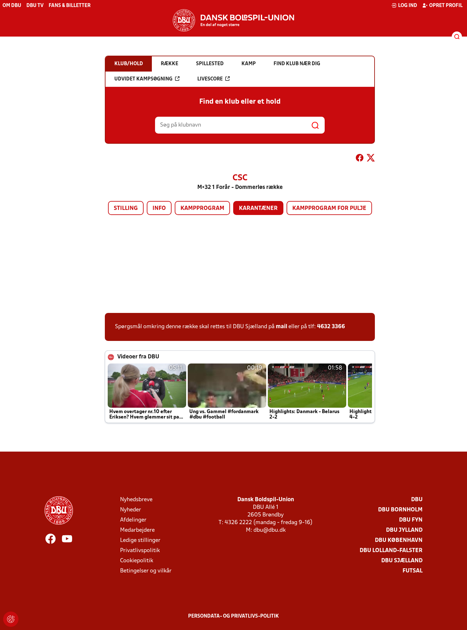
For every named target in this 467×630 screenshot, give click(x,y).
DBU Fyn (411, 520)
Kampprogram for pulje (329, 208)
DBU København (399, 540)
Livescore (210, 79)
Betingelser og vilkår (146, 571)
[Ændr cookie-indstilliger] (10, 619)
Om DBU (12, 5)
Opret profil (446, 5)
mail (281, 326)
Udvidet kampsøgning (143, 79)
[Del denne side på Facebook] (359, 159)
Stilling (126, 208)
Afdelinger (133, 520)
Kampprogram (202, 208)
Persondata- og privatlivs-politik (233, 616)
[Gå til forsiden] (233, 20)
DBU (417, 499)
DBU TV (35, 5)
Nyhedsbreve (136, 499)
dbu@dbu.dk (270, 530)
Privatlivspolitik (140, 550)
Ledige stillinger (140, 540)
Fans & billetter (70, 5)
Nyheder (130, 510)
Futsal (413, 571)
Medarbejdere (137, 530)
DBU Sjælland (402, 561)
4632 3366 (331, 326)
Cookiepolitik (136, 561)
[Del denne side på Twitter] (371, 159)
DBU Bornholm (400, 510)
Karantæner (258, 208)
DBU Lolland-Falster (391, 550)
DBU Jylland (404, 530)
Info (159, 208)
